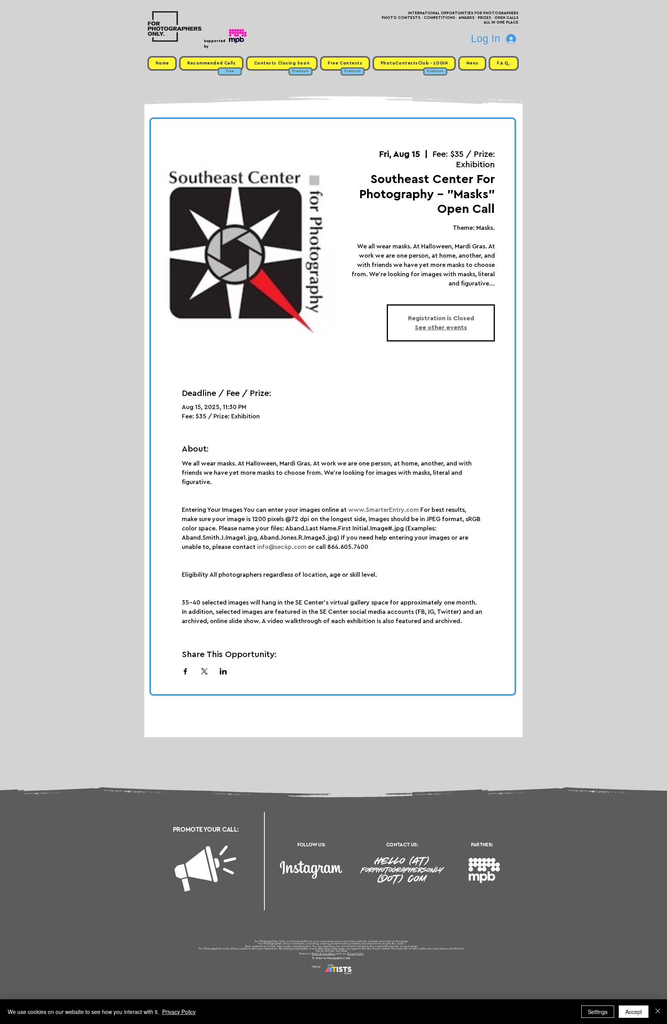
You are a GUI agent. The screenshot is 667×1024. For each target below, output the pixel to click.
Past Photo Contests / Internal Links (359, 976)
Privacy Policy (355, 953)
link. (461, 948)
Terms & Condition (323, 953)
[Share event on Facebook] (185, 671)
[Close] (657, 1011)
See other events (441, 327)
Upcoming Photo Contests (290, 976)
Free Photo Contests (321, 976)
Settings (598, 1012)
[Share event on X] (204, 671)
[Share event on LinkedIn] (223, 671)
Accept (633, 1012)
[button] (472, 63)
